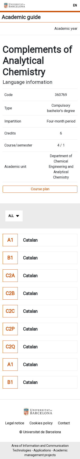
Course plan (40, 189)
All (11, 216)
